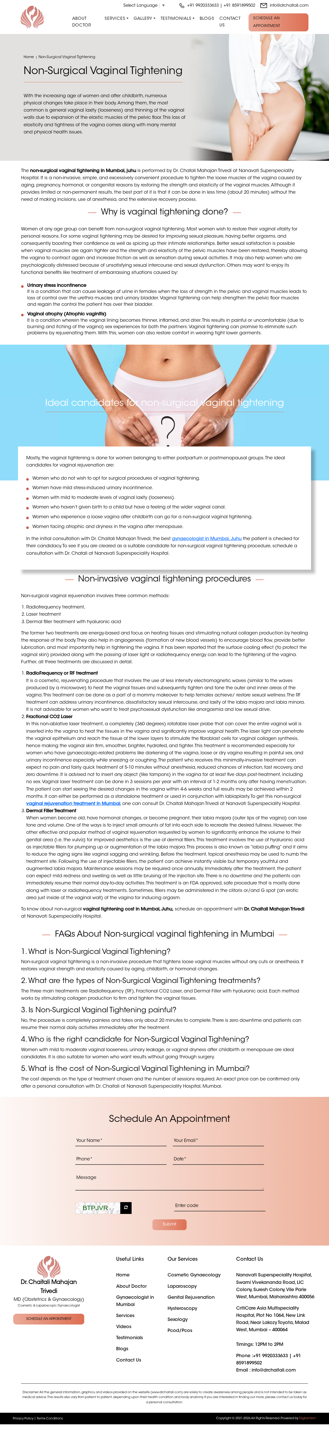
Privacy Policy (23, 1418)
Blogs (207, 19)
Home (29, 57)
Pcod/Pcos (180, 1331)
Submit (169, 1224)
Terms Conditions (50, 1418)
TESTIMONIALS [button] (176, 19)
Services (125, 1316)
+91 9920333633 (203, 6)
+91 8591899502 (239, 6)
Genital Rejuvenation (191, 1297)
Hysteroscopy (182, 1309)
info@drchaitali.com (289, 6)
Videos (123, 1327)
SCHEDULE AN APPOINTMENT (266, 22)
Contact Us (230, 22)
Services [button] (115, 19)
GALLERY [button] (143, 19)
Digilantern (307, 1418)
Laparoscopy (182, 1286)
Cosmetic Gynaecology (194, 1275)
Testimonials (129, 1338)
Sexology (178, 1320)
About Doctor (81, 22)
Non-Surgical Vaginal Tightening (67, 57)
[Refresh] (126, 1208)
